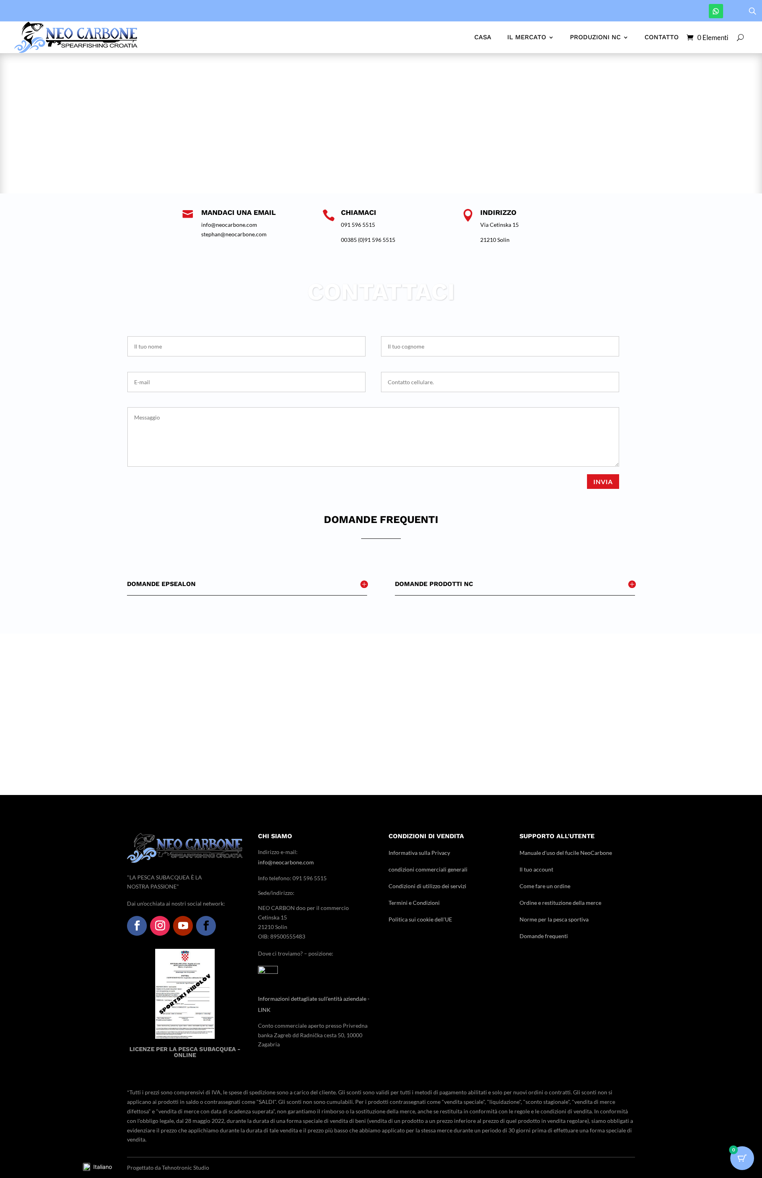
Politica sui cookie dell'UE (420, 919)
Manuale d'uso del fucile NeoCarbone (566, 852)
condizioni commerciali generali (428, 869)
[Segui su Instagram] (160, 926)
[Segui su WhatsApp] (716, 11)
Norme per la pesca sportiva (554, 919)
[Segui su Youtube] (183, 926)
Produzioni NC (595, 37)
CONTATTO (662, 37)
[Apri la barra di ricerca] (752, 11)
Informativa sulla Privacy (419, 852)
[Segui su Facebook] (137, 926)
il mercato (526, 37)
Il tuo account (536, 869)
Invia (603, 481)
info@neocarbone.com (286, 862)
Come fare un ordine (545, 886)
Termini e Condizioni (414, 902)
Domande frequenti (544, 936)
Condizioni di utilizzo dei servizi (427, 886)
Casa (482, 37)
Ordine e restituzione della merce (560, 902)
